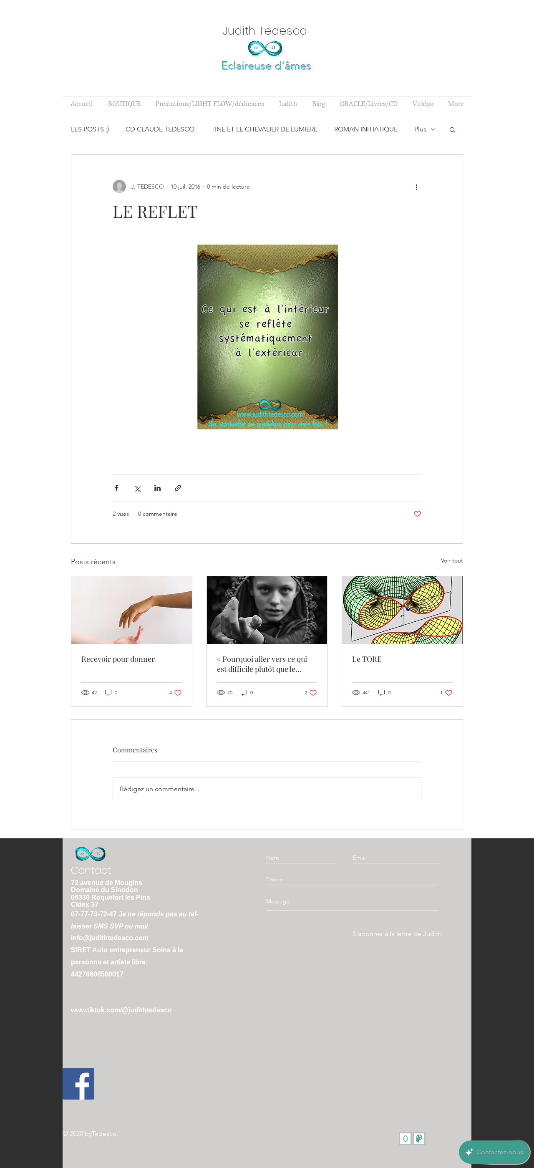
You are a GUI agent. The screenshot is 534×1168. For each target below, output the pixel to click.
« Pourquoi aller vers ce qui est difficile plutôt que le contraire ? (262, 664)
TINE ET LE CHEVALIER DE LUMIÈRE (264, 129)
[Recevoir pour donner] (131, 610)
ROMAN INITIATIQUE (366, 129)
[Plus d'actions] (416, 187)
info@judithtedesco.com (110, 937)
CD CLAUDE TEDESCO (160, 129)
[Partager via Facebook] (117, 488)
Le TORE (367, 659)
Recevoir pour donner (118, 659)
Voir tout (452, 560)
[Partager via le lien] (178, 488)
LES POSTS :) (90, 129)
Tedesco (104, 1134)
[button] (452, 129)
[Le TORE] (402, 610)
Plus (420, 129)
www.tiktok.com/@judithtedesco (121, 1010)
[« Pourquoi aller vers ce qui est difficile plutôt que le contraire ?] (267, 610)
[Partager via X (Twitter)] (137, 488)
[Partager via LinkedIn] (157, 488)
